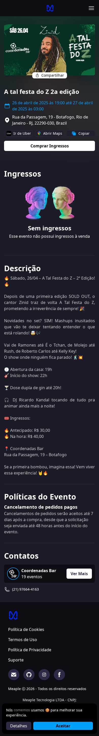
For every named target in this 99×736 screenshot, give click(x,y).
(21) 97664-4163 (25, 589)
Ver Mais (79, 573)
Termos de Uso (22, 639)
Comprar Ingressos (49, 146)
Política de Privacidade (29, 650)
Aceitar (63, 726)
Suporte (16, 660)
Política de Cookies (26, 629)
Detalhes (18, 726)
